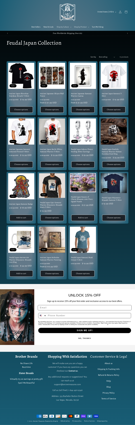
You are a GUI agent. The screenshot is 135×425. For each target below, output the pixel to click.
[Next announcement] (127, 33)
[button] (64, 27)
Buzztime (26, 367)
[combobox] (42, 315)
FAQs (108, 381)
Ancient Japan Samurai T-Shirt (112, 94)
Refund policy (65, 421)
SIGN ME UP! (85, 330)
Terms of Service (108, 399)
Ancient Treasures (39, 421)
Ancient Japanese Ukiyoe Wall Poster (52, 94)
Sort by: (93, 57)
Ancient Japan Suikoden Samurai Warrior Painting (50, 258)
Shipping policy (102, 421)
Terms (110, 324)
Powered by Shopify (51, 421)
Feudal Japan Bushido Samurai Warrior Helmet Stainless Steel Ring (112, 151)
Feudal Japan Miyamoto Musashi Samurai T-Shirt (112, 199)
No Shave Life (26, 363)
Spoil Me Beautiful (26, 383)
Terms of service (89, 421)
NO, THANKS (84, 338)
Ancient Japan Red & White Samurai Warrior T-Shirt (51, 150)
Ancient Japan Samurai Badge (21, 204)
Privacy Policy (103, 324)
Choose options (21, 109)
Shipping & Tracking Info (109, 369)
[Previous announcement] (7, 33)
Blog (109, 387)
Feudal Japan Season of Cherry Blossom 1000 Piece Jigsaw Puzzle (82, 199)
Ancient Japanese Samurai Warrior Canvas (81, 94)
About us (109, 363)
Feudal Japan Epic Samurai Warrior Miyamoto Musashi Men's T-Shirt (51, 205)
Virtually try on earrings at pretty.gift (26, 379)
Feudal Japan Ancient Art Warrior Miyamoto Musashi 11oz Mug (20, 259)
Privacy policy (77, 421)
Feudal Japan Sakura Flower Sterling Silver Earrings (82, 150)
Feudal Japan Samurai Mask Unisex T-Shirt (82, 258)
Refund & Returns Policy (108, 375)
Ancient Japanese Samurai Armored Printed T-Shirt (19, 150)
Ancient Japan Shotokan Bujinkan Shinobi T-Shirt (19, 94)
